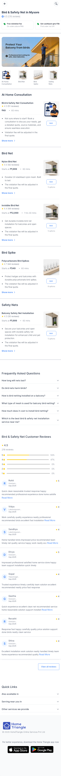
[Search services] (56, 3)
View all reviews (48, 666)
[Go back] (4, 3)
